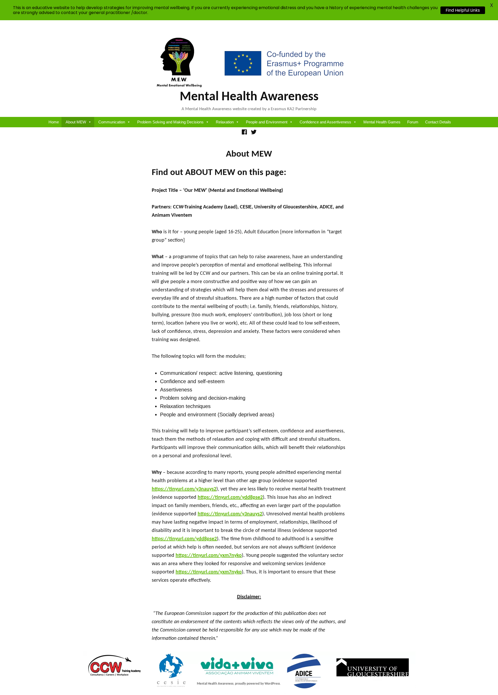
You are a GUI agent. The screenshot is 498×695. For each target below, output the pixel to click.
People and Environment (266, 122)
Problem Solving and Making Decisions (170, 122)
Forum (412, 122)
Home (54, 122)
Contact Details (438, 122)
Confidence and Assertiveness (325, 122)
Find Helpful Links (463, 10)
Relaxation (225, 122)
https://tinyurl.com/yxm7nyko (209, 555)
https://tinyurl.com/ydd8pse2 (230, 497)
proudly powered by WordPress (257, 683)
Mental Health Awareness (249, 97)
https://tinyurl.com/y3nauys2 (184, 489)
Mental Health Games (381, 122)
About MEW (76, 122)
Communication (111, 122)
